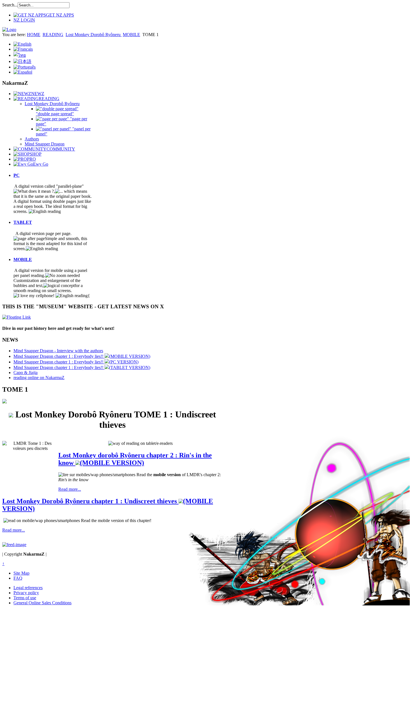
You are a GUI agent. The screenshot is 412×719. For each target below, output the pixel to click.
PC (16, 175)
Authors (32, 139)
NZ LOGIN (24, 20)
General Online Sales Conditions (42, 602)
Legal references (28, 587)
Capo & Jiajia (25, 372)
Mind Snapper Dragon (44, 144)
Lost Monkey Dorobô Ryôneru (94, 34)
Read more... (69, 489)
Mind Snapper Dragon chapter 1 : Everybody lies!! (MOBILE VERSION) (81, 356)
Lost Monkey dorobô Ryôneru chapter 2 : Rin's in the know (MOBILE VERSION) (135, 459)
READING (53, 34)
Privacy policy (26, 592)
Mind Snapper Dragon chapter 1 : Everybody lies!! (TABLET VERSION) (81, 367)
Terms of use (24, 597)
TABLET (22, 222)
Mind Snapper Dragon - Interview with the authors (58, 350)
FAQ (17, 578)
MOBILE (131, 34)
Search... (10, 5)
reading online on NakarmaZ (38, 377)
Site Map (21, 573)
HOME (33, 34)
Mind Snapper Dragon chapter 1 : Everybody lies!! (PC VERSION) (75, 362)
